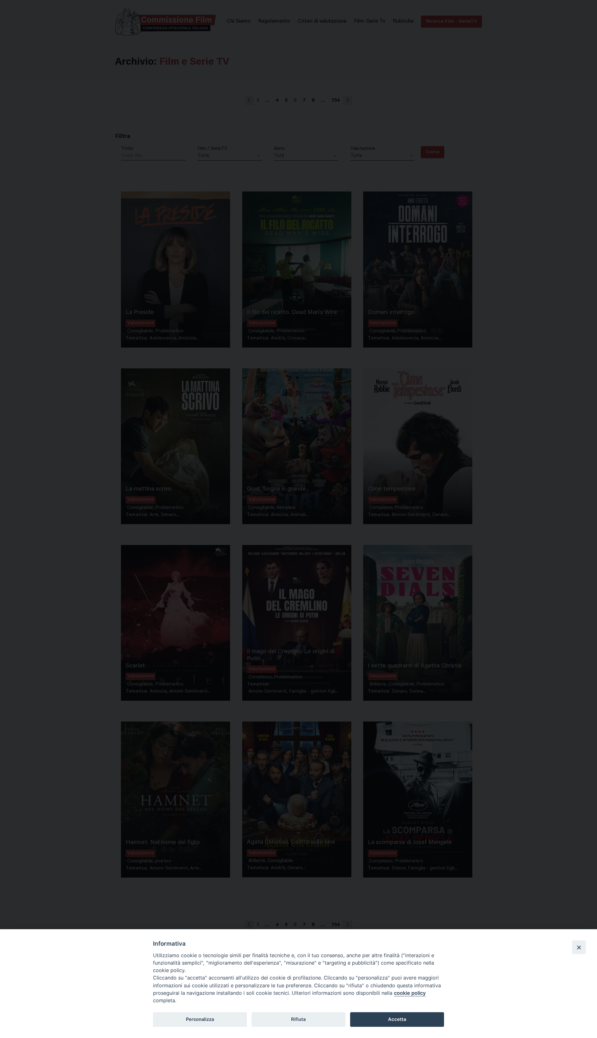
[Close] (579, 947)
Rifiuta (298, 1019)
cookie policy (410, 993)
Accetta (397, 1019)
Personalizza (200, 1019)
